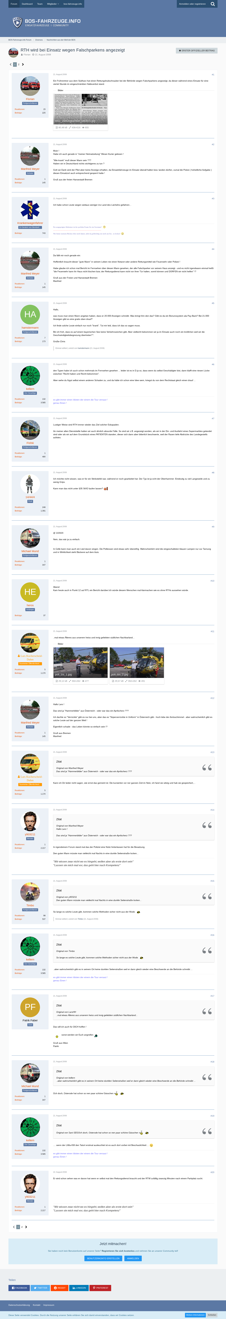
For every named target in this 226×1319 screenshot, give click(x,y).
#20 (212, 1172)
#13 (212, 752)
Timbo (80, 919)
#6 (213, 364)
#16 (212, 935)
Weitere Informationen (195, 1315)
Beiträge (18, 113)
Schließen (212, 1315)
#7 (213, 418)
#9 (213, 526)
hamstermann (83, 348)
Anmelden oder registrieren (192, 4)
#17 (212, 996)
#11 (212, 631)
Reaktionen (19, 109)
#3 (213, 198)
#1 (213, 74)
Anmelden (133, 1258)
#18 (212, 1062)
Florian (27, 54)
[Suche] (213, 4)
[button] (19, 1288)
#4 (213, 249)
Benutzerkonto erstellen (103, 1258)
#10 (212, 581)
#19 (212, 1116)
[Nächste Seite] (23, 64)
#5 (213, 303)
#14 (212, 810)
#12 (212, 698)
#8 (213, 472)
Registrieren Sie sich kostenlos (118, 1251)
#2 (213, 144)
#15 (212, 881)
